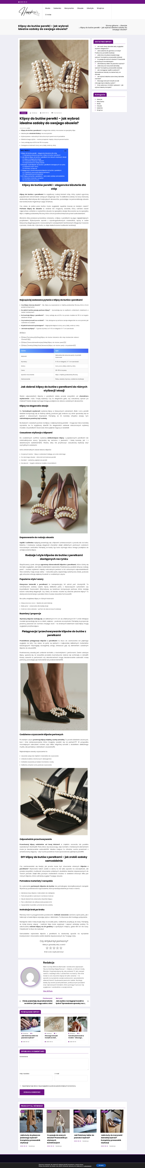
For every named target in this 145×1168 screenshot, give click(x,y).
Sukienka (57, 8)
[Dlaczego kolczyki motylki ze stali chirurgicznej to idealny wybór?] (54, 1024)
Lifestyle (90, 8)
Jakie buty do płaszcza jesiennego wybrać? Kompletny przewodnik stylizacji (30, 1139)
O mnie (48, 14)
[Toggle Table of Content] (64, 150)
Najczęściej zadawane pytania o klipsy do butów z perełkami (42, 155)
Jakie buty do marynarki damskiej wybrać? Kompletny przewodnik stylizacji (111, 1139)
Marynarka (69, 8)
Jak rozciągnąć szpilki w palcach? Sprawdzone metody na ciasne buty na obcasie (108, 72)
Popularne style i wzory (31, 166)
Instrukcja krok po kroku (32, 180)
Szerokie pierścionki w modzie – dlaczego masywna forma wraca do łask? (76, 1037)
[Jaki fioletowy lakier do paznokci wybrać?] (30, 1024)
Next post (59, 998)
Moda (47, 8)
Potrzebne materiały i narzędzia (33, 178)
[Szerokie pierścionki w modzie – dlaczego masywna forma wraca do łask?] (77, 1024)
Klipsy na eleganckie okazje (32, 159)
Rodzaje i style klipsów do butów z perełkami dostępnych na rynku (43, 165)
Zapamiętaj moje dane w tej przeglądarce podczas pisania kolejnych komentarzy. (49, 1086)
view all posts (48, 991)
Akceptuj (101, 1165)
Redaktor (72, 1033)
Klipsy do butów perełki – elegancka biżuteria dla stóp (39, 153)
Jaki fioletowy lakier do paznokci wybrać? (29, 1037)
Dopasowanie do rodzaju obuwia (34, 163)
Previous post (47, 998)
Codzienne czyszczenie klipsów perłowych (37, 172)
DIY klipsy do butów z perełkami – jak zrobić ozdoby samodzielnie (43, 176)
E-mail (57, 1074)
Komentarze (24, 1057)
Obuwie (80, 8)
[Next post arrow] (87, 1001)
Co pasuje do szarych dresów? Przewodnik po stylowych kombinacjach (57, 1139)
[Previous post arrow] (20, 1001)
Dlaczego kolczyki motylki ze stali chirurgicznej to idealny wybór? (51, 1037)
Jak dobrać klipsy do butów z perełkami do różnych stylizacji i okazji (44, 157)
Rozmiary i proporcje (31, 168)
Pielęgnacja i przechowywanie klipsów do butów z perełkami (41, 170)
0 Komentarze (57, 113)
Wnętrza (100, 8)
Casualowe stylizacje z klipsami (34, 161)
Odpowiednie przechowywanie (34, 174)
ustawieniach (87, 1166)
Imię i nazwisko (24, 1074)
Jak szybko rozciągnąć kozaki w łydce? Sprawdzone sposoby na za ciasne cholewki (71, 1002)
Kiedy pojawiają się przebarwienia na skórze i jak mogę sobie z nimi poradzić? (37, 1002)
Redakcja (34, 113)
